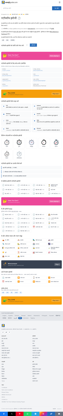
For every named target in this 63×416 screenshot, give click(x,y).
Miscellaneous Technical (39, 86)
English (4, 315)
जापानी (16, 292)
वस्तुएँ (3, 343)
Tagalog (33, 318)
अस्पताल (36, 244)
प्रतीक (3, 346)
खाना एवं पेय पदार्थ (36, 355)
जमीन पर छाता (21, 252)
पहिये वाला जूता (37, 240)
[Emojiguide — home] (10, 2)
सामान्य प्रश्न (35, 381)
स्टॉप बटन (21, 278)
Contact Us (4, 399)
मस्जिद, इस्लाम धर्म (22, 248)
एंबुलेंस (50, 240)
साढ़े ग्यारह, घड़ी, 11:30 (8, 185)
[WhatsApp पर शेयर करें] (27, 414)
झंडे (2, 341)
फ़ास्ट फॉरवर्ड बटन (53, 282)
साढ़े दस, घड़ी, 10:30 (38, 218)
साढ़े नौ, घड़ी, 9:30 (53, 227)
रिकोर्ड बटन (36, 282)
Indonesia (25, 318)
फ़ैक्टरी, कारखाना (38, 252)
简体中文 (58, 315)
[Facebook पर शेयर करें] (4, 414)
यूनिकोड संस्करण (36, 371)
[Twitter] (6, 332)
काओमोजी (34, 378)
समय (21, 14)
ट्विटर (3, 374)
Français (23, 315)
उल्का (50, 244)
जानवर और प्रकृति (5, 353)
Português (44, 315)
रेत (20, 292)
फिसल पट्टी (6, 244)
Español (10, 315)
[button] (16, 70)
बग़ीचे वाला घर (21, 244)
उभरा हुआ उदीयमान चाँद (8, 248)
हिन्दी (20, 318)
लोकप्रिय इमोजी (35, 374)
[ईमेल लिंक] (59, 414)
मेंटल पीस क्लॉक (53, 215)
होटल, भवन (6, 256)
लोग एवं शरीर (35, 338)
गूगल (3, 366)
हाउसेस (20, 240)
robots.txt (59, 408)
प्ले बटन (20, 282)
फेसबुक (3, 369)
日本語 (4, 318)
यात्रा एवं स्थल (35, 348)
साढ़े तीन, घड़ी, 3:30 (38, 223)
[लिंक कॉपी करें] (51, 414)
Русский (51, 315)
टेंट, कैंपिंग (5, 240)
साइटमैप (54, 408)
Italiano (30, 315)
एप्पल (3, 364)
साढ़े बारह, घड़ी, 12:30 (23, 231)
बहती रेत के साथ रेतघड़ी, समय (53, 185)
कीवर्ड (33, 366)
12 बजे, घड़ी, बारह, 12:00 (53, 219)
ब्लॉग (33, 376)
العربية (15, 318)
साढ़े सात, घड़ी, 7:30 (38, 190)
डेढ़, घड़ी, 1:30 (6, 193)
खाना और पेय (4, 355)
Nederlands (37, 315)
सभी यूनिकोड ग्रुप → (6, 357)
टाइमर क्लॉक (6, 278)
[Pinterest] (9, 332)
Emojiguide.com (5, 14)
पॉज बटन (51, 278)
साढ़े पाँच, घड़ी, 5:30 (8, 218)
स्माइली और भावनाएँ (6, 350)
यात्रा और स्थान (15, 14)
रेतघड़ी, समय (52, 223)
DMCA (3, 397)
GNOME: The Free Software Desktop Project (13, 402)
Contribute (4, 387)
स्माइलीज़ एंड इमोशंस (36, 350)
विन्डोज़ (3, 371)
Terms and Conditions (7, 390)
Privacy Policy (5, 392)
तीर (11, 292)
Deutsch (17, 315)
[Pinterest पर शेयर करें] (20, 414)
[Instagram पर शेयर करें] (43, 414)
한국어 (10, 318)
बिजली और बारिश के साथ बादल (53, 248)
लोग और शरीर (4, 338)
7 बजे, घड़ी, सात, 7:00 (39, 185)
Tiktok (3, 381)
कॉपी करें (33, 45)
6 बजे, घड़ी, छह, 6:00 (54, 193)
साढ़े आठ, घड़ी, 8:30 (38, 215)
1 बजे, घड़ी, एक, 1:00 (8, 190)
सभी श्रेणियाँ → (35, 357)
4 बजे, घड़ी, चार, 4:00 (23, 190)
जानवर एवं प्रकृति (36, 353)
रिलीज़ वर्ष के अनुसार (36, 369)
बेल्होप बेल (20, 256)
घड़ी (3, 40)
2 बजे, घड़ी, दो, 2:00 (23, 193)
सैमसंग (3, 376)
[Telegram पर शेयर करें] (35, 414)
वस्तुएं (33, 341)
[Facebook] (3, 332)
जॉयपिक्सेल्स (4, 378)
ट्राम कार (36, 248)
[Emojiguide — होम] (3, 325)
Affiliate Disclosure (6, 394)
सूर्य (4, 252)
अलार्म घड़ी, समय (37, 227)
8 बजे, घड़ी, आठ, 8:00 (23, 185)
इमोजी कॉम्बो (34, 364)
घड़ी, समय (51, 190)
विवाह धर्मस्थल (52, 252)
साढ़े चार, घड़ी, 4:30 (38, 193)
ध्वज (33, 343)
